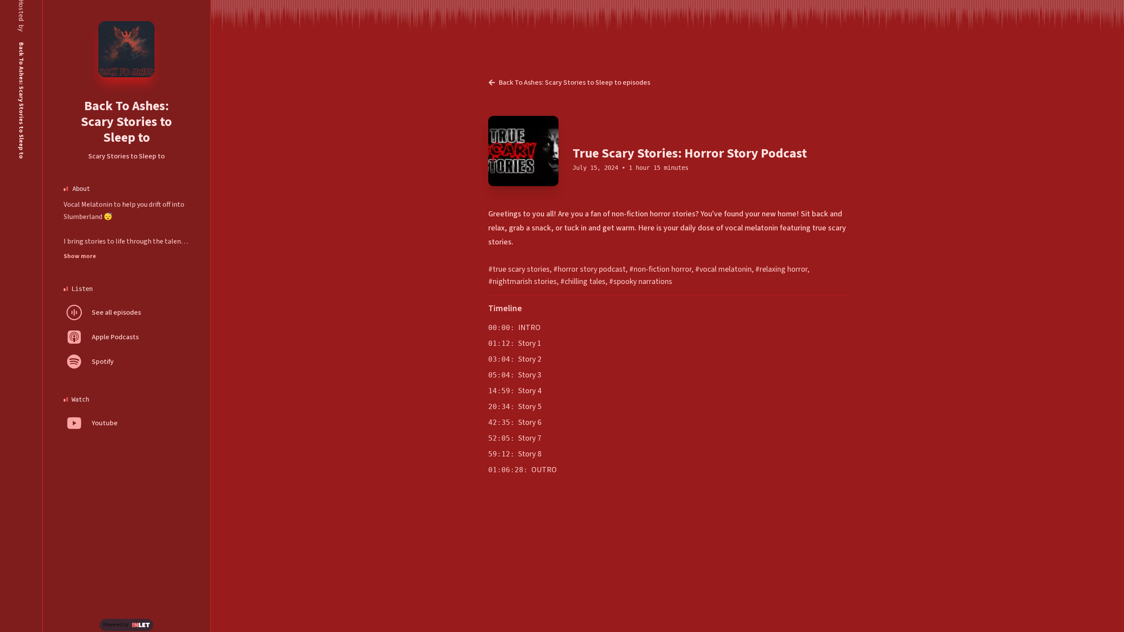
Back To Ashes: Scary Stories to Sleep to (126, 122)
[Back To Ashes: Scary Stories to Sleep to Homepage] (126, 49)
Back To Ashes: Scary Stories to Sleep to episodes (574, 82)
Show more (80, 256)
